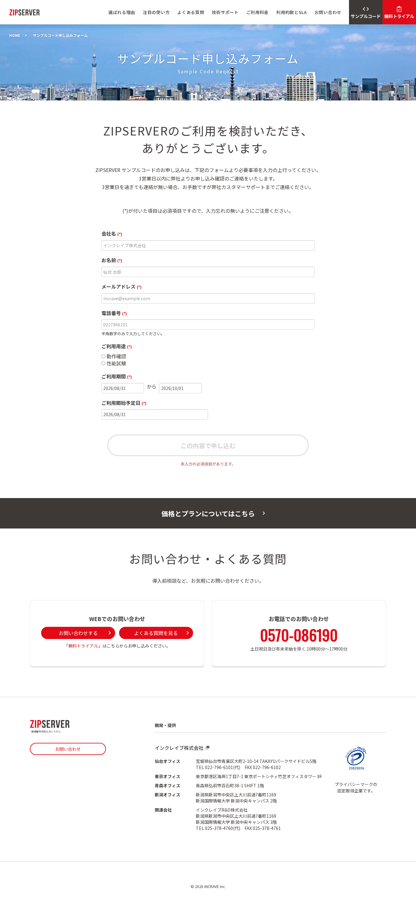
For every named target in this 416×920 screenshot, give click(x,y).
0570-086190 (299, 634)
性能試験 (115, 363)
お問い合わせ (328, 12)
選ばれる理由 (121, 12)
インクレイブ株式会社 (179, 747)
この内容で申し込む (208, 445)
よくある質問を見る (156, 633)
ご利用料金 (257, 12)
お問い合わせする (78, 633)
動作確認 (115, 356)
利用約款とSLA (291, 12)
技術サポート (225, 12)
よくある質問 (190, 12)
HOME (14, 35)
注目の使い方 (156, 12)
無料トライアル (83, 646)
